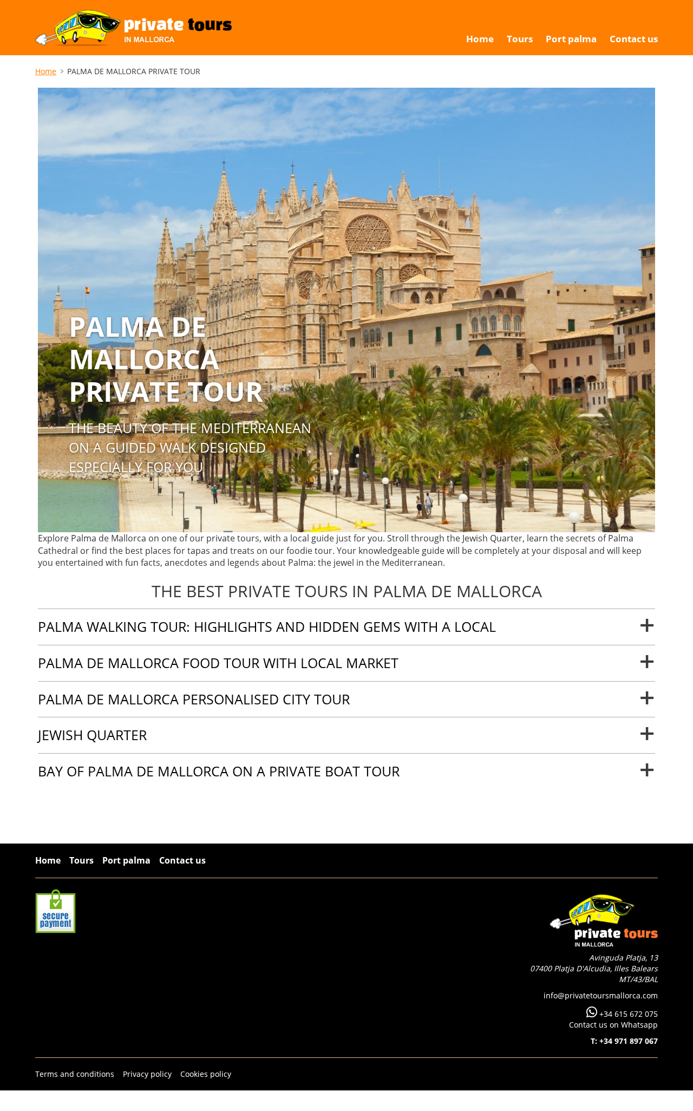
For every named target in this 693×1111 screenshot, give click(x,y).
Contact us (182, 860)
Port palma (126, 860)
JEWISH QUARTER (92, 735)
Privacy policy (147, 1074)
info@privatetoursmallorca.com (601, 995)
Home (45, 71)
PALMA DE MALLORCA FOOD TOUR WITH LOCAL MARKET (218, 662)
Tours (81, 860)
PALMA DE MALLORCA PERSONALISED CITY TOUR (194, 699)
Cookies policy (205, 1074)
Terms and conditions (74, 1074)
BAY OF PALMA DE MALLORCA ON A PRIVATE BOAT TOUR (219, 771)
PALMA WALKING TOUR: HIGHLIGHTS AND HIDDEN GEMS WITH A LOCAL (267, 626)
